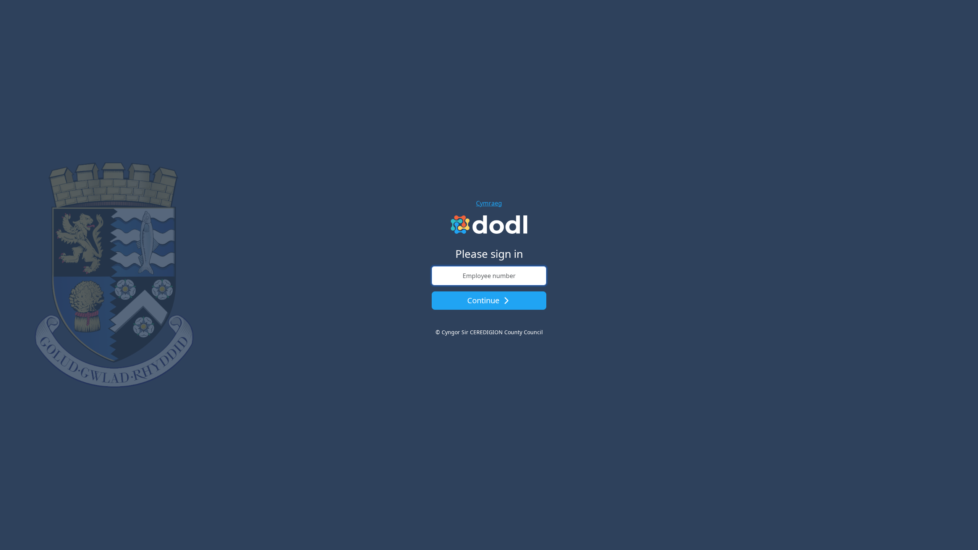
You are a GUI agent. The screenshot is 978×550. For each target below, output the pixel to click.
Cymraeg (489, 203)
